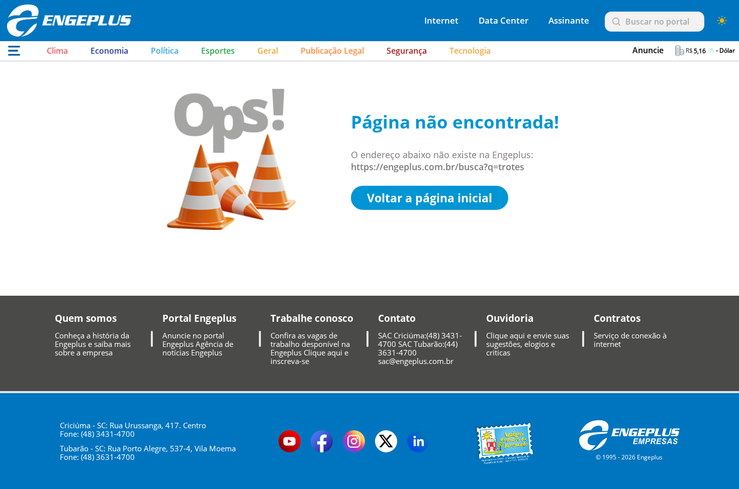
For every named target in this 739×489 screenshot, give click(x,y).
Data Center (503, 20)
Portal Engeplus (199, 318)
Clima (57, 50)
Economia (109, 50)
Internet (441, 20)
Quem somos (86, 318)
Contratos (617, 318)
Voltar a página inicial (429, 198)
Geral (267, 50)
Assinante (568, 20)
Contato (397, 318)
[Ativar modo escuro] (722, 21)
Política (164, 50)
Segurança (407, 50)
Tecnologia (470, 50)
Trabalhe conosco (311, 318)
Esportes (218, 50)
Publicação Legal (332, 50)
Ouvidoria (509, 318)
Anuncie (648, 50)
